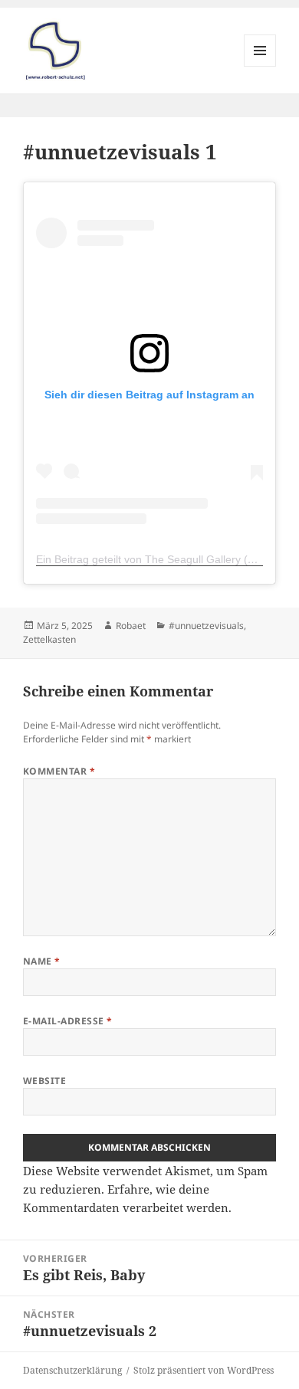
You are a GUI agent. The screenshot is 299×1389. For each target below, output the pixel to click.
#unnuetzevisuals (206, 625)
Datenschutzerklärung (72, 1370)
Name (42, 961)
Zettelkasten (49, 639)
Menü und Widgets (260, 66)
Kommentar (59, 771)
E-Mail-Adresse (68, 1020)
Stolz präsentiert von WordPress (203, 1370)
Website (44, 1080)
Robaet (131, 625)
